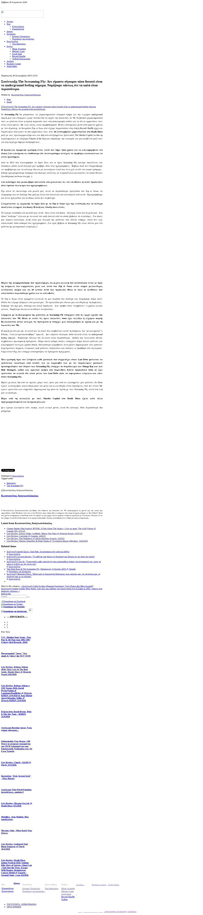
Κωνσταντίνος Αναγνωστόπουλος (26, 95)
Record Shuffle (68, 897)
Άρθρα (64, 899)
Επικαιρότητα (8, 888)
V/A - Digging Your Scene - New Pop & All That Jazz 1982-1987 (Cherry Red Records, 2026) (16, 639)
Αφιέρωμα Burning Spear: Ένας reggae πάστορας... (16, 729)
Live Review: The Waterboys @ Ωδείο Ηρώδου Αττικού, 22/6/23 (35, 538)
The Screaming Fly (15, 485)
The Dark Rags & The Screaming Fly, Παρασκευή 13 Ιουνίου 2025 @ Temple (41, 569)
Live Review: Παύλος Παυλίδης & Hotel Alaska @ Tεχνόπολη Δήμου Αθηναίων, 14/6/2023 (47, 541)
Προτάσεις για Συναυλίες (20, 571)
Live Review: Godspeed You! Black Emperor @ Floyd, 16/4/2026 (14, 846)
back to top (6, 593)
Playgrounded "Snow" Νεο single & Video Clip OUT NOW (16, 654)
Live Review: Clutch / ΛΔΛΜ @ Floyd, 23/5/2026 (16, 763)
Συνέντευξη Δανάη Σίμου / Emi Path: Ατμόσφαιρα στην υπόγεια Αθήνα (38, 551)
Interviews (11, 483)
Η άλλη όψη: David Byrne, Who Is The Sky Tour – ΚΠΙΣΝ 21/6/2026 (16, 714)
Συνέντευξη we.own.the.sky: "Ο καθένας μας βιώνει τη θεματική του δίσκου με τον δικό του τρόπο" (51, 556)
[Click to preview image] (52, 109)
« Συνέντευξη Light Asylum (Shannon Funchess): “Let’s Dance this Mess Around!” (57, 586)
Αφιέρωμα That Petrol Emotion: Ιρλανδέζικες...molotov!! (16, 790)
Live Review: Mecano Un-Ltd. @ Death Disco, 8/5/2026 (16, 804)
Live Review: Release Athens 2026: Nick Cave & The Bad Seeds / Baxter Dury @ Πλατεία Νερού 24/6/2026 (16, 671)
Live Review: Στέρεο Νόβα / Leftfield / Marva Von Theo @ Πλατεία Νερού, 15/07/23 (44, 533)
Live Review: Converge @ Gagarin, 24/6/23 (26, 536)
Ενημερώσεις (8, 891)
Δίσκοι (17, 883)
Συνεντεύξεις (18, 476)
